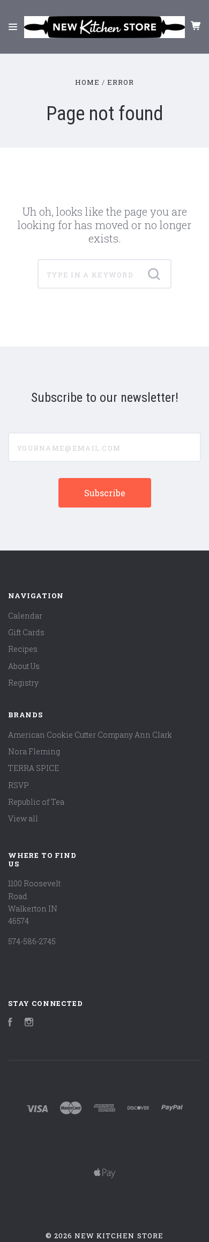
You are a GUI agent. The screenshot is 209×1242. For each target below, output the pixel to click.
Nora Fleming (34, 751)
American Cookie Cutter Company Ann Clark (90, 735)
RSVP (18, 785)
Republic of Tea (36, 802)
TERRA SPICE (33, 768)
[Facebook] (10, 1023)
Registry (23, 683)
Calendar (25, 616)
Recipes (23, 649)
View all (23, 818)
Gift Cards (26, 632)
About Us (24, 666)
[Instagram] (29, 1023)
